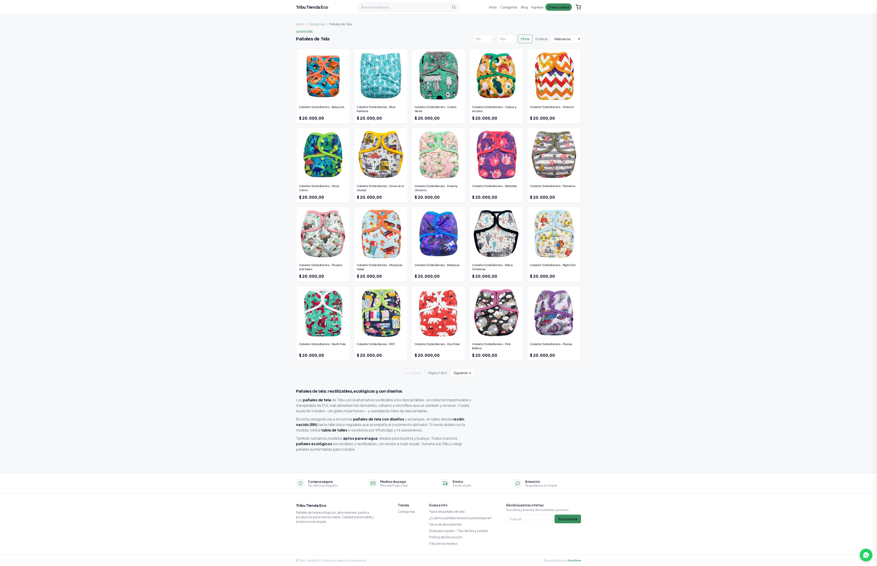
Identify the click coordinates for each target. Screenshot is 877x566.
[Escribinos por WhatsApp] (866, 555)
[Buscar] (454, 7)
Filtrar (525, 39)
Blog (524, 7)
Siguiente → (462, 373)
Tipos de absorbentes (445, 524)
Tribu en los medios (443, 543)
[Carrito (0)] (578, 7)
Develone (574, 560)
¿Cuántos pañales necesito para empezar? (460, 518)
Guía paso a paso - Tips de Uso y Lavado (458, 531)
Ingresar (537, 7)
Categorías (508, 7)
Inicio (493, 7)
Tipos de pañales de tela (447, 511)
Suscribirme (567, 519)
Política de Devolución (445, 537)
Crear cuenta (558, 7)
